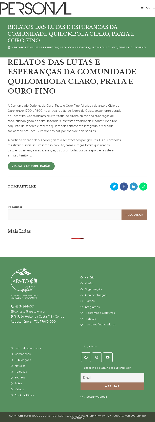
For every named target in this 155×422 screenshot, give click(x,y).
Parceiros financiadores (100, 324)
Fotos (18, 383)
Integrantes (92, 306)
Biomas (89, 300)
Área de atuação (96, 295)
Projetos (90, 318)
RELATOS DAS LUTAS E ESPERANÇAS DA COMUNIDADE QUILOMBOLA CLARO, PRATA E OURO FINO (80, 47)
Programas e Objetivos (100, 312)
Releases (21, 371)
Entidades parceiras (28, 348)
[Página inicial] (9, 47)
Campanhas (22, 353)
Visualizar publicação (31, 166)
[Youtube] (108, 357)
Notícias (20, 365)
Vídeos (19, 389)
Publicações (23, 360)
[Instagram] (97, 357)
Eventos (20, 377)
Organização (93, 289)
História (89, 277)
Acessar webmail (96, 396)
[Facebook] (86, 357)
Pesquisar (15, 206)
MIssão (89, 283)
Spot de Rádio (24, 395)
